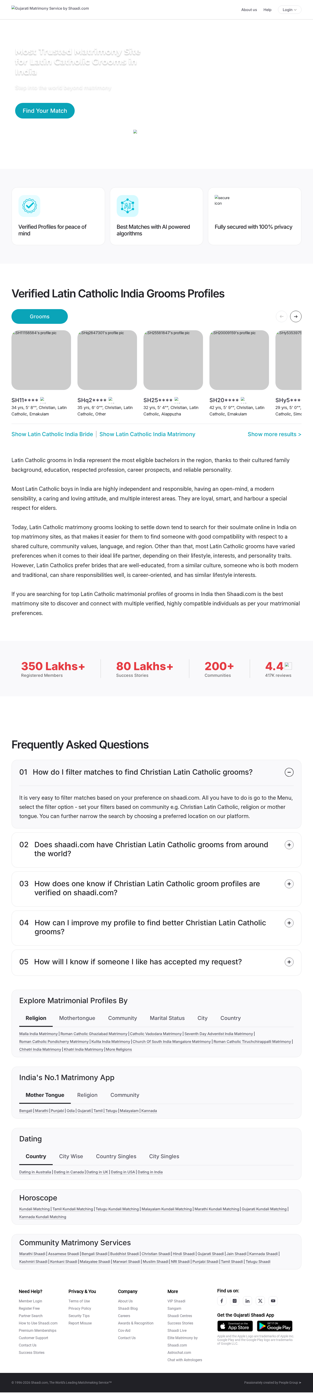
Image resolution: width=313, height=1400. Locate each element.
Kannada (149, 1110)
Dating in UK (97, 1172)
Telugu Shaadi (258, 1261)
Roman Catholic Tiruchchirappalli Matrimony (252, 1041)
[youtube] (273, 1300)
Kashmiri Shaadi (33, 1261)
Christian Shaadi (156, 1253)
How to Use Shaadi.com (38, 1323)
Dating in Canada (69, 1172)
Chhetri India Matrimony (40, 1049)
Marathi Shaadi (32, 1253)
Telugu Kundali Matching (117, 1209)
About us (249, 9)
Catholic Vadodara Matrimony (156, 1033)
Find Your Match (45, 110)
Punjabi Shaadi (205, 1261)
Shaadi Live (177, 1330)
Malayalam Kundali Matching (167, 1209)
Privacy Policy (80, 1308)
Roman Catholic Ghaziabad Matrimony (93, 1033)
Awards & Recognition (136, 1323)
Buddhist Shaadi (124, 1253)
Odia (71, 1110)
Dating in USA (123, 1172)
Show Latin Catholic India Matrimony (147, 434)
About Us (125, 1301)
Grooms (39, 316)
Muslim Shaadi (155, 1261)
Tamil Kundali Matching (72, 1209)
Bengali (25, 1110)
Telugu (111, 1110)
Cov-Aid (124, 1330)
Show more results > (275, 434)
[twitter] (260, 1300)
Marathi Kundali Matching (217, 1209)
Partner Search (31, 1316)
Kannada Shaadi (263, 1253)
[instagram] (234, 1300)
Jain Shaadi (236, 1253)
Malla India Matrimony (38, 1033)
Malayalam (129, 1110)
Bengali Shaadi (94, 1253)
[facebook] (221, 1300)
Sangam (174, 1308)
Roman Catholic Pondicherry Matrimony (54, 1041)
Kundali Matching (34, 1209)
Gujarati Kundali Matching (264, 1209)
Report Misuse (80, 1323)
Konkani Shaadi (63, 1261)
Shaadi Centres (179, 1316)
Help (268, 9)
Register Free (29, 1308)
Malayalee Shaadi (95, 1261)
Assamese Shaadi (63, 1253)
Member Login (30, 1301)
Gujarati (84, 1110)
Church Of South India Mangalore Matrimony (172, 1041)
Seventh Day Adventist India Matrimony (218, 1033)
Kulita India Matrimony (110, 1041)
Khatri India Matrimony (83, 1049)
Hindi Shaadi (184, 1253)
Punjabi (57, 1110)
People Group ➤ (290, 1382)
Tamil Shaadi (232, 1261)
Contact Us (27, 1345)
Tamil (98, 1110)
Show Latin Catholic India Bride (52, 434)
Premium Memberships (37, 1330)
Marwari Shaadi (126, 1261)
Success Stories (31, 1352)
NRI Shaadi (180, 1261)
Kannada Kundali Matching (42, 1216)
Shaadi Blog (128, 1308)
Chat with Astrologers (184, 1360)
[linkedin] (247, 1300)
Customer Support (33, 1338)
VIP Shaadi (176, 1301)
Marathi (41, 1110)
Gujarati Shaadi (211, 1253)
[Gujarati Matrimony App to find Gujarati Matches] (235, 1326)
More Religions (119, 1049)
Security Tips (79, 1316)
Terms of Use (79, 1301)
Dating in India (150, 1172)
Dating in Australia (35, 1172)
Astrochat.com (179, 1352)
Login (288, 9)
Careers (124, 1316)
